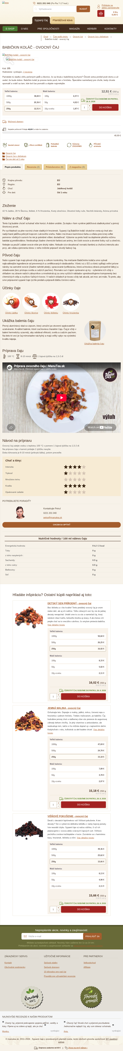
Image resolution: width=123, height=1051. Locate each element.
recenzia (27, 72)
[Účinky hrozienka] (71, 294)
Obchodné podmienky (14, 967)
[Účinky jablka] (12, 294)
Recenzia (32, 167)
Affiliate (87, 967)
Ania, (66, 1031)
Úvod (46, 37)
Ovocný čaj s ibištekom (16, 156)
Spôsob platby (50, 962)
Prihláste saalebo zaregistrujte (110, 6)
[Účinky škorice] (32, 294)
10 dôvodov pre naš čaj (55, 971)
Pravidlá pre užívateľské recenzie (59, 976)
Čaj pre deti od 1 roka (15, 159)
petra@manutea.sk (52, 517)
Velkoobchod (90, 962)
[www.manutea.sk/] (20, 2)
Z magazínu (76, 167)
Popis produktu (13, 167)
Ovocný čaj (11, 153)
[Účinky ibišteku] (52, 294)
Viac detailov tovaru (56, 625)
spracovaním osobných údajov (88, 945)
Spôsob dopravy (51, 967)
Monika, (5, 1031)
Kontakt (8, 962)
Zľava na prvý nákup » (77, 1048)
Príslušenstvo (53, 167)
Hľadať (83, 9)
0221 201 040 (50, 513)
